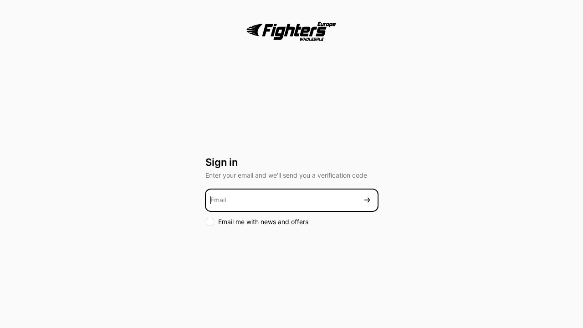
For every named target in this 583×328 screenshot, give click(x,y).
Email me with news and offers (263, 222)
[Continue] (367, 200)
